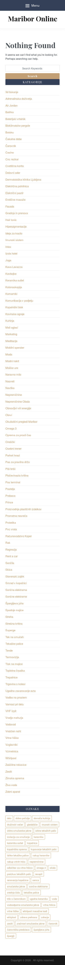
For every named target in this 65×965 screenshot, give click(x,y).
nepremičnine (37, 861)
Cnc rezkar (12, 159)
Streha (9, 617)
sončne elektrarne (38, 886)
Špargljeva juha (14, 603)
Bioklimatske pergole (17, 125)
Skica (8, 569)
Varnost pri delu (14, 704)
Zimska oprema (14, 778)
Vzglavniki (11, 744)
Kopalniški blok (14, 307)
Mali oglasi (11, 327)
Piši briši (10, 469)
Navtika (9, 388)
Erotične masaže (15, 199)
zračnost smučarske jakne (30, 923)
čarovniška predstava (18, 929)
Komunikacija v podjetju (19, 300)
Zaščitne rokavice (15, 764)
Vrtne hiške (12, 738)
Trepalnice (11, 677)
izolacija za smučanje (18, 837)
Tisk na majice (14, 664)
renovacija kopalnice (17, 880)
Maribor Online (32, 18)
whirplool (11, 917)
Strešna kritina (13, 623)
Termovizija (12, 657)
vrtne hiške (13, 911)
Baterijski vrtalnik (15, 119)
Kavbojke (10, 273)
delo (9, 818)
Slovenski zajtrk (14, 576)
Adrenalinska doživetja (18, 98)
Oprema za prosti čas (18, 435)
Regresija (11, 549)
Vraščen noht (13, 731)
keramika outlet (15, 843)
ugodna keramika (39, 898)
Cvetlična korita (14, 166)
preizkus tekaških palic (19, 874)
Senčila (9, 563)
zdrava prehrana (28, 917)
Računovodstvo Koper (18, 536)
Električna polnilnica (17, 186)
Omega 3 (10, 428)
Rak (7, 542)
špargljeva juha (41, 929)
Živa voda (11, 785)
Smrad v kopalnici (16, 583)
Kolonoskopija (13, 287)
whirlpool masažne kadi (35, 911)
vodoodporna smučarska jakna (23, 905)
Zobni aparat (12, 791)
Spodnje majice (14, 610)
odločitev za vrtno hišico (19, 867)
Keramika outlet (14, 280)
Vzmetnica (11, 751)
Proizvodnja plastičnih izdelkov (23, 509)
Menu (35, 5)
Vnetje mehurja (14, 717)
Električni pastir (14, 193)
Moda (8, 354)
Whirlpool (10, 758)
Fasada (9, 206)
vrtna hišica (49, 905)
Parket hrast (12, 455)
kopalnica (32, 843)
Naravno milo (13, 374)
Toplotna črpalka (15, 670)
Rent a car (11, 556)
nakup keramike (41, 855)
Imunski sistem (14, 240)
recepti (38, 874)
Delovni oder (12, 172)
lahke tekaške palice (18, 855)
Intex (8, 247)
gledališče (32, 824)
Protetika (10, 522)
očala (52, 867)
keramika (38, 837)
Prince (9, 502)
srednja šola (13, 892)
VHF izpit (10, 711)
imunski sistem (50, 824)
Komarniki (11, 294)
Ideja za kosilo (13, 233)
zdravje (45, 917)
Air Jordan (11, 105)
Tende (9, 650)
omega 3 (41, 867)
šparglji (10, 936)
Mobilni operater (14, 347)
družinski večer (15, 824)
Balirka (9, 112)
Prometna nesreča (16, 516)
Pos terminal (12, 482)
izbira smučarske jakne (19, 830)
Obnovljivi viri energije (18, 408)
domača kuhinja (42, 818)
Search (32, 76)
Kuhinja (9, 320)
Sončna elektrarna (16, 590)
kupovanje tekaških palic (44, 849)
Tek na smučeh (14, 637)
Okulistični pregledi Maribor (21, 421)
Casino (9, 152)
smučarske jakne (16, 886)
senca (35, 880)
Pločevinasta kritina (16, 475)
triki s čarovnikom (16, 898)
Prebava (10, 495)
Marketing (11, 334)
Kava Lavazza (13, 267)
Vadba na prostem (16, 697)
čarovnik (53, 923)
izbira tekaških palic (45, 830)
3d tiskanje (11, 92)
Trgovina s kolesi (15, 684)
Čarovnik (10, 146)
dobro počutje (23, 818)
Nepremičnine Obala (17, 401)
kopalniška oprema (17, 849)
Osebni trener (13, 448)
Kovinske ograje (14, 314)
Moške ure (11, 368)
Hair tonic (11, 220)
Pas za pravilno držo (17, 462)
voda (54, 898)
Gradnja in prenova (16, 213)
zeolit (10, 923)
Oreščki (10, 442)
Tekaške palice (14, 643)
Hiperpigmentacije (16, 226)
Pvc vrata (11, 529)
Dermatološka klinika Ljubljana (23, 179)
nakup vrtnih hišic (16, 861)
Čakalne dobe (13, 139)
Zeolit (8, 771)
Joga (8, 260)
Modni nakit (12, 361)
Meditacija (11, 341)
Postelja (10, 489)
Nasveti (9, 381)
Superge (10, 630)
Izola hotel (11, 253)
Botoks (9, 132)
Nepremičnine (13, 395)
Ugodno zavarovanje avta (20, 691)
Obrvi (8, 415)
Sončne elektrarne (16, 596)
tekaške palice (31, 892)
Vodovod (10, 724)
